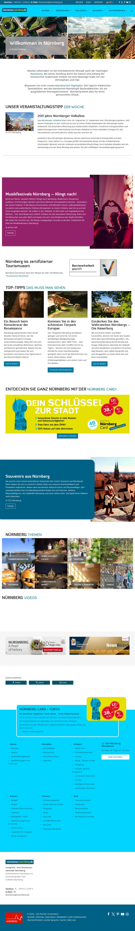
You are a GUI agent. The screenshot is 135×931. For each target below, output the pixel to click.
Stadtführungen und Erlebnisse (19, 762)
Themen (45, 796)
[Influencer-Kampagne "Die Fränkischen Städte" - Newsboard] (99, 646)
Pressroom (79, 804)
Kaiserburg (36, 74)
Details (10, 233)
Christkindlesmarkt (83, 752)
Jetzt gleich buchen (67, 436)
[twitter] (122, 2)
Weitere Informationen (33, 732)
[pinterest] (124, 2)
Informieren (117, 10)
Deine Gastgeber (19, 836)
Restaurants (48, 752)
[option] (24, 330)
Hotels (14, 804)
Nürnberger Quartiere (84, 788)
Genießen (63, 10)
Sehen (46, 10)
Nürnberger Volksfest (51, 120)
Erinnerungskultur (51, 800)
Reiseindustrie (81, 808)
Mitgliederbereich (82, 813)
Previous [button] (5, 303)
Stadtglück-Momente (84, 784)
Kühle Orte (79, 748)
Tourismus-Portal (82, 800)
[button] (16, 683)
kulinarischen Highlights (69, 85)
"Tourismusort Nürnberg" (17, 276)
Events (77, 756)
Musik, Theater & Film (84, 761)
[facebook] (119, 2)
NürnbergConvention (84, 817)
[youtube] (127, 2)
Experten (46, 761)
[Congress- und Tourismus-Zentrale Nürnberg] (14, 11)
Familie (78, 780)
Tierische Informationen (60, 370)
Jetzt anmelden (115, 757)
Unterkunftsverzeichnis (21, 808)
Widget (14, 800)
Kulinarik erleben (50, 756)
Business (46, 825)
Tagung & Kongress (51, 829)
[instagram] (129, 2)
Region (14, 752)
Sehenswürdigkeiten (20, 756)
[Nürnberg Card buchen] (67, 414)
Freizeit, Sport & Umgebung (81, 770)
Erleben (81, 10)
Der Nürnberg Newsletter (111, 745)
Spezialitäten (48, 748)
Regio (45, 813)
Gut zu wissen (99, 364)
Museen (14, 748)
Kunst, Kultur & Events (52, 804)
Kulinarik (46, 817)
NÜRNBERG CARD (19, 817)
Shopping (79, 765)
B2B (75, 796)
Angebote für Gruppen (21, 832)
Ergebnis (15, 813)
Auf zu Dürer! (12, 364)
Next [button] (129, 303)
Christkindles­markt (51, 821)
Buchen (98, 10)
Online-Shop (17, 828)
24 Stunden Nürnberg (84, 776)
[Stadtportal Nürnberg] (14, 918)
